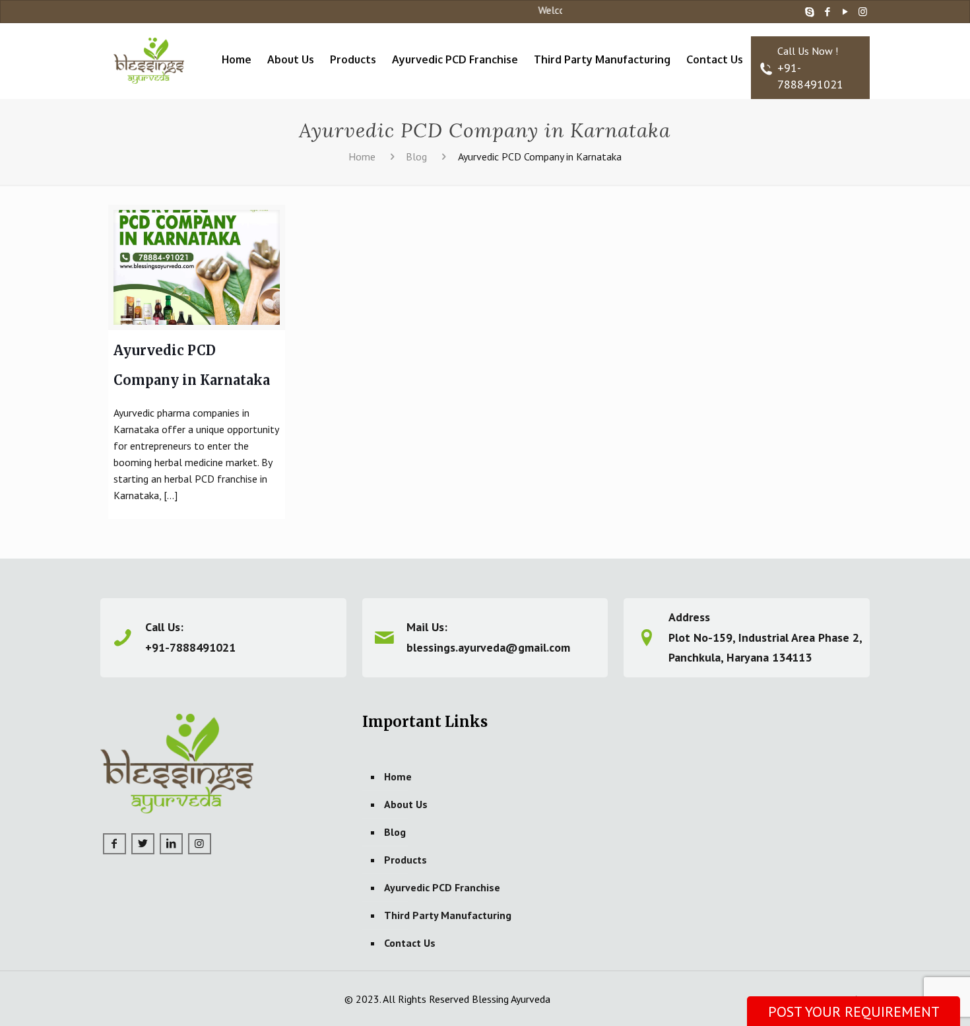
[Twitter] (142, 843)
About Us (406, 804)
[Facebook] (827, 11)
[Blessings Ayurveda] (149, 53)
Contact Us (410, 942)
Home (361, 156)
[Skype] (809, 11)
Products (405, 859)
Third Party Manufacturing (447, 915)
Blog (416, 156)
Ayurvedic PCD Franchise (442, 887)
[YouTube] (845, 11)
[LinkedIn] (171, 843)
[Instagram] (863, 11)
